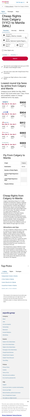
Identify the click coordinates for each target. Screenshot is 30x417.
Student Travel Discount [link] (8, 357)
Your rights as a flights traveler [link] (10, 398)
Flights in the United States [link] (9, 347)
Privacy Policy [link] (6, 367)
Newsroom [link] (5, 329)
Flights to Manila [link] (9, 6)
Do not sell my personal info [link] (9, 377)
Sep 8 (7, 46)
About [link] (4, 319)
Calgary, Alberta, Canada (14, 36)
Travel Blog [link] (5, 360)
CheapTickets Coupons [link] (8, 355)
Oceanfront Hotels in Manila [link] (9, 285)
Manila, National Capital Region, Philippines (17, 41)
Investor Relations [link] (7, 332)
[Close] (28, 401)
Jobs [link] (4, 321)
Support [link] (4, 384)
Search (15, 58)
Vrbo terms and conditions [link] (9, 375)
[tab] (3, 11)
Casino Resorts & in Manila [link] (9, 282)
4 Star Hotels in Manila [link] (8, 279)
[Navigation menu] (27, 2)
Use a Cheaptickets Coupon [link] (9, 395)
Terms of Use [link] (6, 372)
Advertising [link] (5, 335)
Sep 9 (21, 46)
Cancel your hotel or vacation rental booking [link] (13, 387)
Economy (13, 55)
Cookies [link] (4, 369)
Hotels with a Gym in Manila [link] (9, 288)
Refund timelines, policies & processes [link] (11, 392)
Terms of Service (17, 415)
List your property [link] (7, 324)
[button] (15, 266)
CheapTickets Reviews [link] (8, 352)
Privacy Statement (7, 415)
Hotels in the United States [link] (9, 341)
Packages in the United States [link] (10, 349)
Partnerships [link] (5, 327)
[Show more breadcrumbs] (2, 6)
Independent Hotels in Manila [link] (10, 276)
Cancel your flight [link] (7, 390)
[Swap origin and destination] (26, 38)
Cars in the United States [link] (8, 344)
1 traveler (4, 55)
